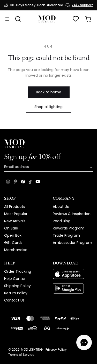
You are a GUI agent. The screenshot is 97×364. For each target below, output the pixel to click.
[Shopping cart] (88, 19)
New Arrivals (14, 221)
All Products (14, 206)
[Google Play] (73, 288)
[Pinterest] (15, 181)
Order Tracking (17, 271)
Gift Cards (13, 242)
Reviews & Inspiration (72, 213)
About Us (61, 206)
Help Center (15, 278)
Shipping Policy (17, 285)
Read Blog (61, 221)
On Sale (11, 228)
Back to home (48, 92)
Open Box (12, 235)
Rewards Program (68, 228)
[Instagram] (8, 181)
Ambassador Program (72, 242)
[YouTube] (38, 181)
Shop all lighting (48, 106)
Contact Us (14, 300)
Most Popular (15, 213)
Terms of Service (21, 355)
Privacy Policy (56, 350)
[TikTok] (30, 181)
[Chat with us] (84, 342)
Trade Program (66, 235)
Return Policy (15, 293)
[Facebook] (23, 181)
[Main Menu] (7, 19)
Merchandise (15, 249)
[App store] (73, 274)
